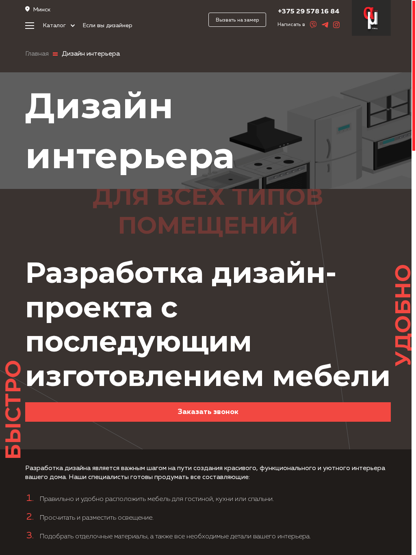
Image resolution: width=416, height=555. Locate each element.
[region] (208, 277)
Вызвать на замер (237, 20)
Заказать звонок (208, 412)
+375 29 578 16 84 (309, 11)
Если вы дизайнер (107, 25)
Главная (37, 54)
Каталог (55, 25)
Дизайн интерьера (91, 54)
